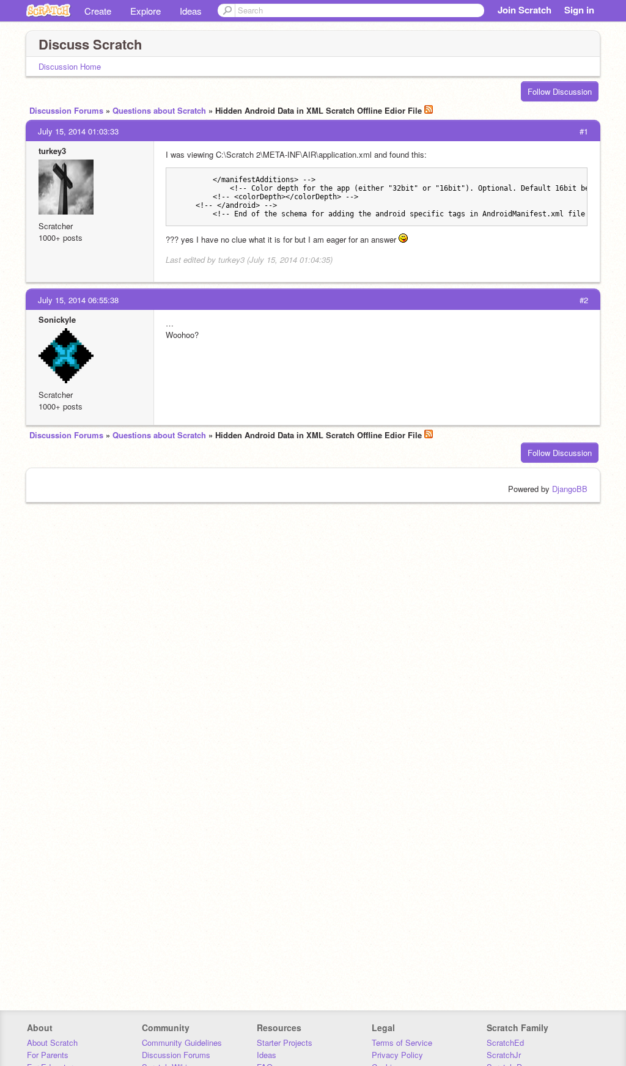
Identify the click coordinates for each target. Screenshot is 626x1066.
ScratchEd (505, 1042)
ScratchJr (504, 1054)
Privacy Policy (397, 1054)
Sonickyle (57, 319)
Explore (145, 10)
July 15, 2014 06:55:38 (78, 300)
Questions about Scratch (159, 110)
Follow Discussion (560, 91)
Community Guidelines (182, 1042)
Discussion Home (70, 66)
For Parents (47, 1054)
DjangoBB (569, 488)
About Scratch (52, 1042)
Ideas (191, 10)
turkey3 (52, 150)
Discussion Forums (66, 110)
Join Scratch (524, 10)
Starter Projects (284, 1042)
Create (97, 10)
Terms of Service (402, 1042)
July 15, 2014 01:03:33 (78, 131)
